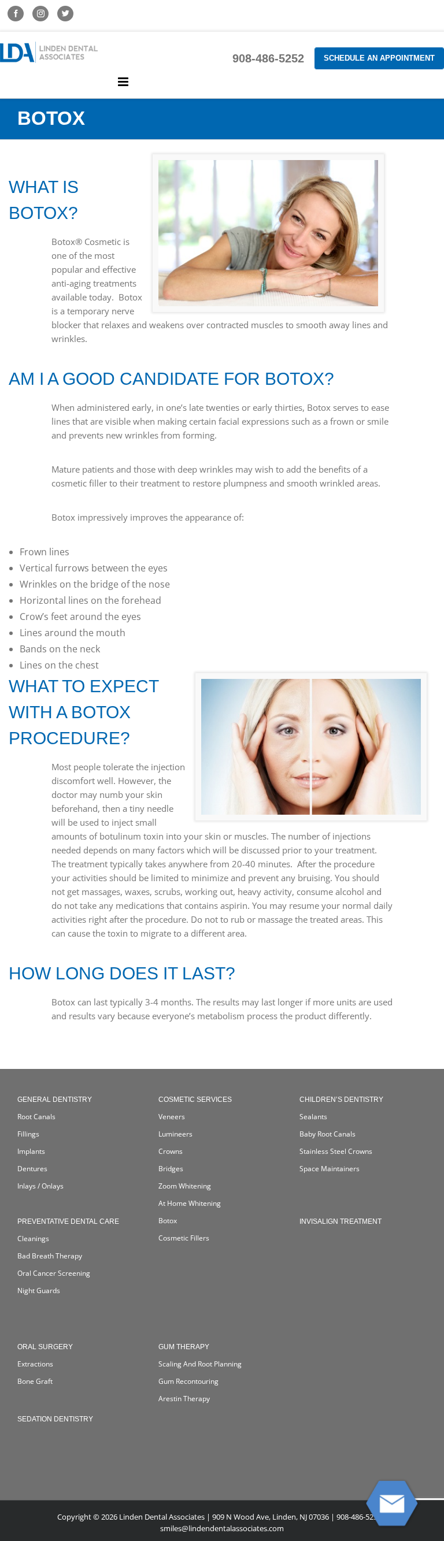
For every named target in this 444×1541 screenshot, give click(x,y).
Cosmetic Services (195, 1100)
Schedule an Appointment (379, 58)
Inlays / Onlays (40, 1186)
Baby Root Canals (327, 1134)
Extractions (35, 1364)
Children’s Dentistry (341, 1100)
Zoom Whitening (184, 1186)
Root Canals (36, 1117)
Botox (167, 1221)
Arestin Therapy (184, 1398)
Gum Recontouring (188, 1381)
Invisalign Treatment (340, 1221)
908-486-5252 (268, 58)
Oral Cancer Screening (53, 1273)
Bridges (170, 1169)
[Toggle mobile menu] (124, 82)
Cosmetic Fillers (183, 1238)
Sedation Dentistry (55, 1419)
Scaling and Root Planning (200, 1364)
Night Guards (38, 1290)
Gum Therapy (183, 1347)
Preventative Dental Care (68, 1221)
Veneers (171, 1117)
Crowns (170, 1151)
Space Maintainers (329, 1169)
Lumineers (175, 1134)
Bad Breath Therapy (49, 1256)
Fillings (28, 1134)
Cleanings (33, 1238)
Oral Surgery (45, 1347)
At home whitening (189, 1203)
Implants (31, 1151)
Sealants (313, 1117)
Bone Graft (35, 1381)
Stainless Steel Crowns (335, 1151)
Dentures (32, 1169)
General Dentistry (54, 1100)
